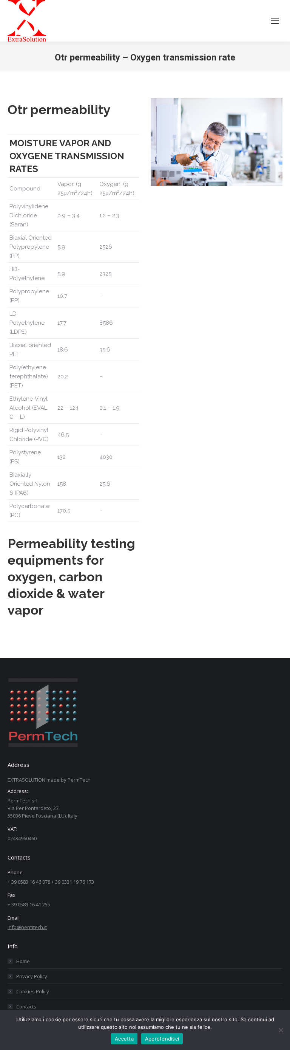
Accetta (124, 1039)
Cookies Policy (32, 991)
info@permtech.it (27, 927)
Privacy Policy (31, 976)
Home (23, 961)
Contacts (26, 1006)
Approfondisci (162, 1039)
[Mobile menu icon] (274, 20)
